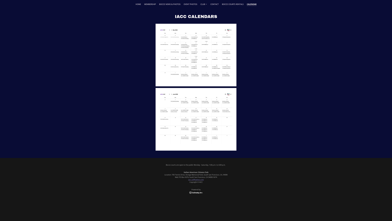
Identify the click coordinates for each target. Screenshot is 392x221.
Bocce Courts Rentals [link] (233, 4)
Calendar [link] (252, 4)
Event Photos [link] (190, 4)
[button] (203, 4)
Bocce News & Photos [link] (169, 4)
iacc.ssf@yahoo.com (196, 180)
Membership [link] (150, 4)
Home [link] (138, 4)
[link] (196, 192)
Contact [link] (214, 4)
